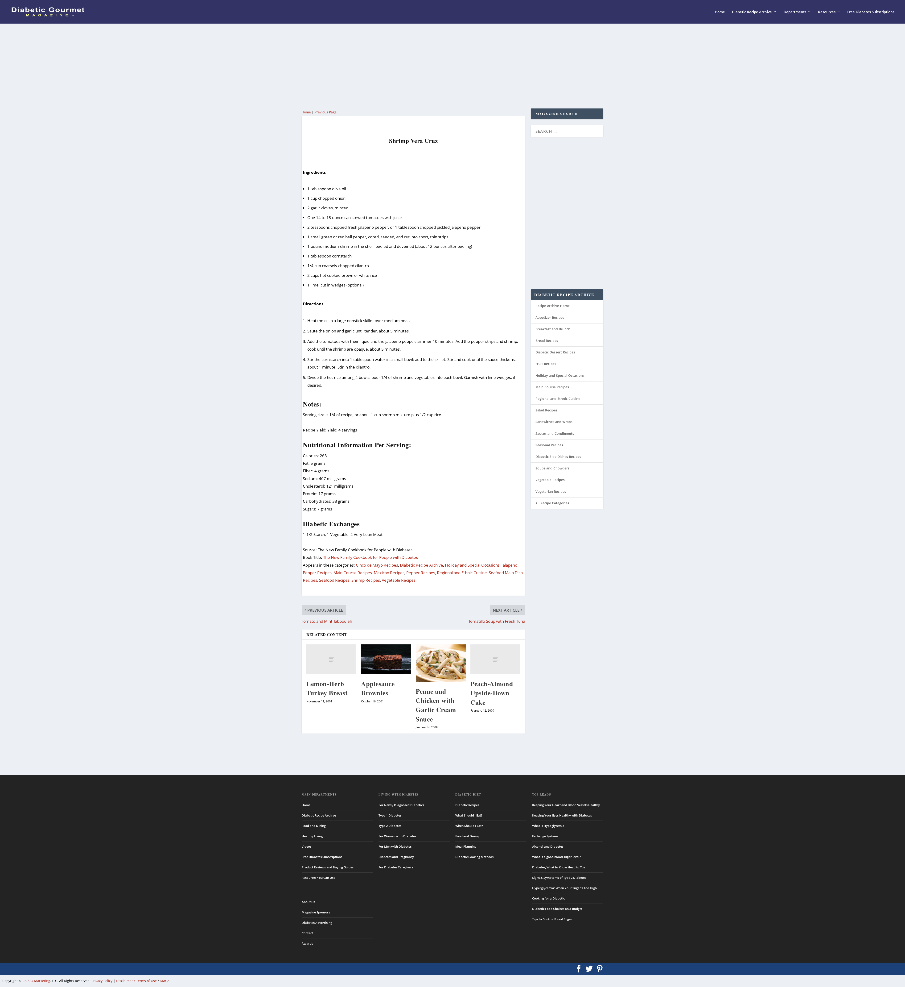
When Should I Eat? (469, 826)
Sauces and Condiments (554, 433)
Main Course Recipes (352, 572)
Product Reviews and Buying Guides (328, 867)
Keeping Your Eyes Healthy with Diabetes (562, 815)
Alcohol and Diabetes (547, 846)
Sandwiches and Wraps (553, 421)
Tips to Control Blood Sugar (552, 919)
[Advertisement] (443, 66)
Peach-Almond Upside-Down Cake (491, 693)
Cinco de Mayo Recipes (377, 565)
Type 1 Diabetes (389, 815)
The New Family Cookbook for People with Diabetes (370, 557)
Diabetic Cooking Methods (474, 857)
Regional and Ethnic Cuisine (462, 572)
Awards (307, 943)
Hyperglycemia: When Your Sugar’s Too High (564, 888)
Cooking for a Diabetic (548, 898)
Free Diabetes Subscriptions (870, 12)
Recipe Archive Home (552, 305)
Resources (826, 12)
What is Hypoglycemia (548, 826)
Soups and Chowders (552, 468)
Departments (795, 12)
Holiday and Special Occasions (472, 565)
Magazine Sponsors (316, 912)
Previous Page (326, 112)
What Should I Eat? (468, 815)
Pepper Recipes (420, 572)
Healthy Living (312, 836)
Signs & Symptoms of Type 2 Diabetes (559, 877)
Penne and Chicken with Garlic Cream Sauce (436, 705)
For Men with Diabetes (394, 846)
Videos (306, 846)
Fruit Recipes (545, 363)
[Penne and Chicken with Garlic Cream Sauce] (441, 663)
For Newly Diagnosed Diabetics (401, 805)
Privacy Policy (101, 981)
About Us (308, 902)
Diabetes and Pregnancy (396, 857)
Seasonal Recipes (549, 445)
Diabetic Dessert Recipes (555, 352)
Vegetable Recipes (398, 580)
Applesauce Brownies (378, 688)
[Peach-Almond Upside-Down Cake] (495, 659)
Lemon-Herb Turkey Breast (327, 688)
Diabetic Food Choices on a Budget (557, 909)
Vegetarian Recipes (550, 491)
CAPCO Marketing (36, 981)
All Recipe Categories (552, 503)
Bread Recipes (546, 340)
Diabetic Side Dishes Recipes (558, 456)
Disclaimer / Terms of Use (136, 981)
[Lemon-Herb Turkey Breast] (331, 659)
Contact (307, 933)
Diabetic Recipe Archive (752, 12)
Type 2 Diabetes (389, 826)
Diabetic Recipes (467, 805)
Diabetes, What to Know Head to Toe (558, 867)
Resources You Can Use (318, 877)
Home (720, 12)
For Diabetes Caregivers (395, 867)
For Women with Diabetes (397, 836)
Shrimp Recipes (365, 580)
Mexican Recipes (389, 572)
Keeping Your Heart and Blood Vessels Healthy (566, 805)
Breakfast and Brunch (552, 329)
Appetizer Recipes (549, 317)
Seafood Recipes (334, 580)
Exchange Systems (545, 836)
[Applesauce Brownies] (386, 659)
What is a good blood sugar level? (556, 857)
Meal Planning (465, 846)
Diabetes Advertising (317, 923)
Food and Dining (314, 826)
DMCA (164, 981)
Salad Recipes (546, 410)
